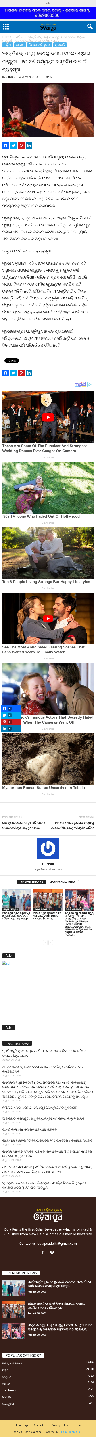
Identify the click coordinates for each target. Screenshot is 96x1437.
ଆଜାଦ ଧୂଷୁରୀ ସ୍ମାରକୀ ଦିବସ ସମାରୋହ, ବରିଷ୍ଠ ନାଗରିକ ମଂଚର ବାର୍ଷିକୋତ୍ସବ (47, 915)
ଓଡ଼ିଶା (19, 37)
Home (6, 37)
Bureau (10, 76)
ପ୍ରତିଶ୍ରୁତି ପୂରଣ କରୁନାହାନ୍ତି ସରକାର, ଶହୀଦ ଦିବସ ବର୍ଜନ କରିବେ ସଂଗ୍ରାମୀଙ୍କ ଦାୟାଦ (16, 915)
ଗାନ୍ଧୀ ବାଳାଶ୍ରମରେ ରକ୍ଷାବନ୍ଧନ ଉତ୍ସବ (29, 1129)
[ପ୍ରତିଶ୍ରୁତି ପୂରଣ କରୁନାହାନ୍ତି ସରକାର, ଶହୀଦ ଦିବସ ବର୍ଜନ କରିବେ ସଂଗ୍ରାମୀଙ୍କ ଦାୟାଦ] (16, 900)
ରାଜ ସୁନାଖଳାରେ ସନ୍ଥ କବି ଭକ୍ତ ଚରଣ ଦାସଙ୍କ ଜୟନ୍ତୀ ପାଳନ (23, 825)
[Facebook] (43, 1252)
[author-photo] (48, 848)
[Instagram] (52, 1252)
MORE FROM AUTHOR (62, 882)
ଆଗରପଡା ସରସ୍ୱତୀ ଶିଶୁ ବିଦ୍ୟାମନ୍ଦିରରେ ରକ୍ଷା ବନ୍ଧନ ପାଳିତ (43, 1118)
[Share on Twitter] (13, 145)
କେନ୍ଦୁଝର (8, 1404)
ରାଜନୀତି (60, 45)
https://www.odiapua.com (48, 869)
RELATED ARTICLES (32, 882)
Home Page (22, 1425)
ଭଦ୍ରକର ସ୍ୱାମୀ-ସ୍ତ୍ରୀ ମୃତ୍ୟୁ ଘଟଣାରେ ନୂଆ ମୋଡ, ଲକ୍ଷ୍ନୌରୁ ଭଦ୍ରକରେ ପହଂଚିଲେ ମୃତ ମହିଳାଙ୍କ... (60, 1327)
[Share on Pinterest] (21, 145)
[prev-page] (45, 942)
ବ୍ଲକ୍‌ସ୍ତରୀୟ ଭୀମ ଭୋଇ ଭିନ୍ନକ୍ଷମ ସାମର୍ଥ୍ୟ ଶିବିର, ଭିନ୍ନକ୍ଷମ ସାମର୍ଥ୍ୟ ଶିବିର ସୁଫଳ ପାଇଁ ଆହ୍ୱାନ (44, 1185)
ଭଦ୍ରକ (6, 1377)
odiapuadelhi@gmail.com (57, 1243)
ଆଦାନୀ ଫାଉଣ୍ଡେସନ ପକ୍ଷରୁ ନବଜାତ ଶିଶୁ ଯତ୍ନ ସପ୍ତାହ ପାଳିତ (72, 825)
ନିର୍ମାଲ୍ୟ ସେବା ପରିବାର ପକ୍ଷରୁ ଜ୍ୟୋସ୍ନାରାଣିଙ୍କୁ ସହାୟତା (39, 1107)
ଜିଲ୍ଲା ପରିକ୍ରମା (40, 45)
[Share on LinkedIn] (29, 145)
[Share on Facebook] (5, 145)
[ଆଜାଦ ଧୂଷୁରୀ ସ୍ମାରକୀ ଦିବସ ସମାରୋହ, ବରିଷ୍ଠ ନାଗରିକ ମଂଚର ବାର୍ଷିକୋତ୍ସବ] (48, 900)
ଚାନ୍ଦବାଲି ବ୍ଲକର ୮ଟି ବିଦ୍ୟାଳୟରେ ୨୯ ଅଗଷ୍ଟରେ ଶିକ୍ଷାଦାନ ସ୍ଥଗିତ (47, 1140)
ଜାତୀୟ (20, 45)
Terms (77, 1425)
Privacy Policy (60, 1425)
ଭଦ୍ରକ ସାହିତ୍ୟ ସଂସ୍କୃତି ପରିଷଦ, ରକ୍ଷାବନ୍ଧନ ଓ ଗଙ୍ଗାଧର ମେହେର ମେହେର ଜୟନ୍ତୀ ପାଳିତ (47, 1153)
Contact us (40, 1425)
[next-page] (50, 942)
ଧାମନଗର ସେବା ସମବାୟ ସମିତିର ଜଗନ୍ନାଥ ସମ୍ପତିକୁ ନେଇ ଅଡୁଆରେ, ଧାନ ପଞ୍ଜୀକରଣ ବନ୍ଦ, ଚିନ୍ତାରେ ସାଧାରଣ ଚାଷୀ (47, 1169)
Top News (9, 1390)
